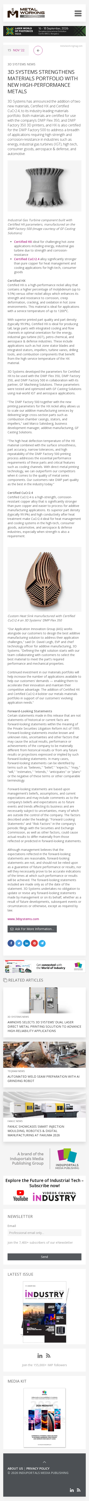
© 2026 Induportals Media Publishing (38, 1473)
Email (12, 1226)
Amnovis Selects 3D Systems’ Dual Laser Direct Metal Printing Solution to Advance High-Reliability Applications (44, 1026)
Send (44, 1257)
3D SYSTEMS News (21, 64)
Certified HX (23, 242)
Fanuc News (15, 1121)
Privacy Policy (37, 1468)
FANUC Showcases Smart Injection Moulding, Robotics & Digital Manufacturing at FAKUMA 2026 (36, 1130)
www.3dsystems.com (23, 919)
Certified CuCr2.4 (26, 259)
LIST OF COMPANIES (22, 1477)
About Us (15, 1468)
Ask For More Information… (33, 929)
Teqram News (16, 1071)
